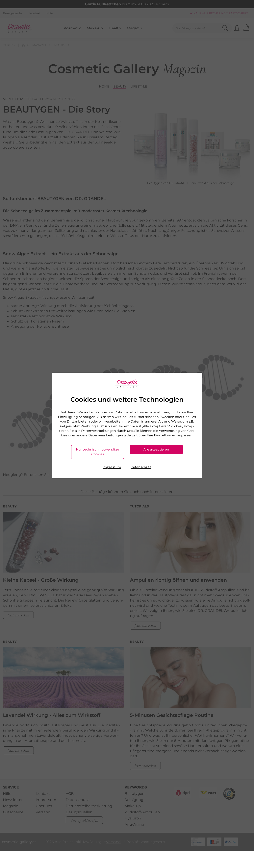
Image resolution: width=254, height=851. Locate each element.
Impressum (112, 467)
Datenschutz (141, 467)
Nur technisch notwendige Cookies (97, 452)
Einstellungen (165, 435)
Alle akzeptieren (156, 449)
